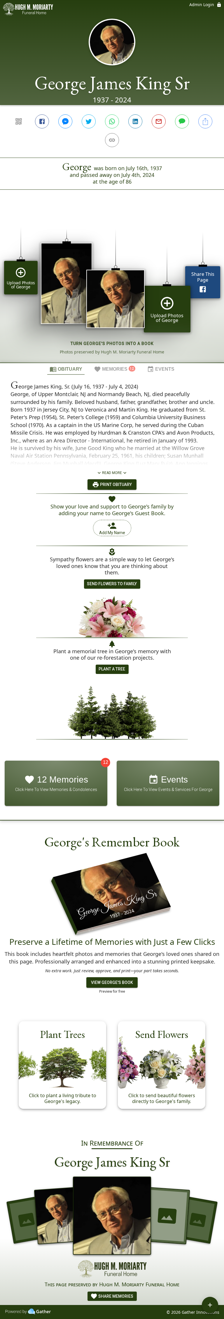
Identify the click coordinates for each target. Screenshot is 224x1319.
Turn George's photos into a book (112, 343)
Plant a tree (112, 669)
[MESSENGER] (65, 121)
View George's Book (112, 982)
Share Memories (115, 1296)
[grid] (112, 286)
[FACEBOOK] (42, 121)
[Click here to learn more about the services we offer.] (112, 1269)
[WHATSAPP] (112, 121)
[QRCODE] (19, 121)
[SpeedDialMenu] (210, 1305)
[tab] (66, 369)
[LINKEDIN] (135, 121)
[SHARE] (205, 121)
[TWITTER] (89, 121)
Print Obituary (115, 484)
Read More (112, 473)
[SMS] (182, 121)
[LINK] (112, 140)
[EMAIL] (159, 121)
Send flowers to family (112, 583)
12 (105, 762)
